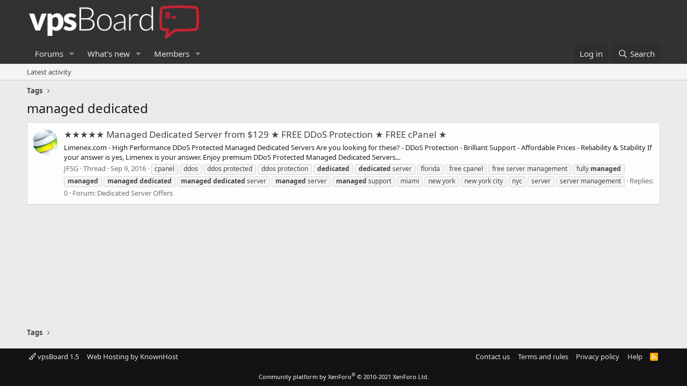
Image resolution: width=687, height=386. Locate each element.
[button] (71, 54)
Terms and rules (543, 356)
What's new (108, 53)
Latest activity (49, 72)
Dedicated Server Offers (135, 193)
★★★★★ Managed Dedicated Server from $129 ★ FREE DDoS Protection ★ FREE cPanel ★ (255, 134)
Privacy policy (597, 356)
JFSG (71, 168)
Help (634, 356)
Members (171, 53)
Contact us (493, 356)
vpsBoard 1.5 (57, 356)
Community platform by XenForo (344, 377)
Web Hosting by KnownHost (132, 356)
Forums (49, 53)
